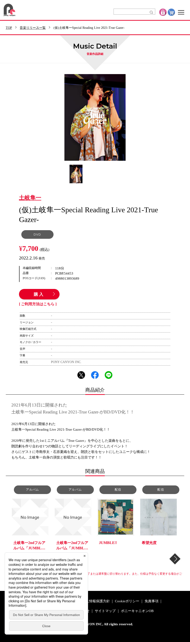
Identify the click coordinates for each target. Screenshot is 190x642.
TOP (9, 27)
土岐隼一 (30, 198)
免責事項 (151, 601)
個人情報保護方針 (96, 601)
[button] (174, 558)
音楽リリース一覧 (33, 27)
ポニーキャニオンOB (137, 611)
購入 (39, 294)
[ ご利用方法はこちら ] (38, 304)
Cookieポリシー (127, 601)
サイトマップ (105, 611)
